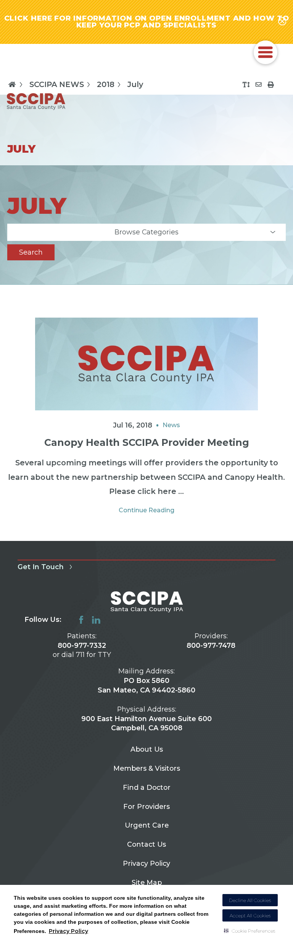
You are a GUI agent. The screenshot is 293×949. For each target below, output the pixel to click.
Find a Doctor (147, 787)
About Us (146, 749)
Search (31, 252)
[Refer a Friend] (258, 85)
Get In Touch (41, 567)
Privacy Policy (68, 931)
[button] (249, 931)
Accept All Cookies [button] (250, 915)
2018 (105, 84)
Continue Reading (146, 510)
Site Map (147, 882)
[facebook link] (81, 620)
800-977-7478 (211, 645)
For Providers (146, 806)
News (171, 425)
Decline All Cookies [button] (250, 900)
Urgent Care (147, 825)
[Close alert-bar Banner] (282, 21)
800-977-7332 (82, 645)
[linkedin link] (96, 620)
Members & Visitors (146, 768)
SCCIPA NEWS (56, 84)
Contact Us (146, 844)
